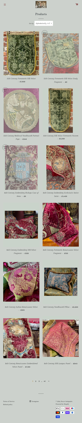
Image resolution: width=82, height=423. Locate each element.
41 (45, 381)
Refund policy (7, 404)
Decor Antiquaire (66, 401)
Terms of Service (9, 401)
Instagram (35, 401)
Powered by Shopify (62, 404)
